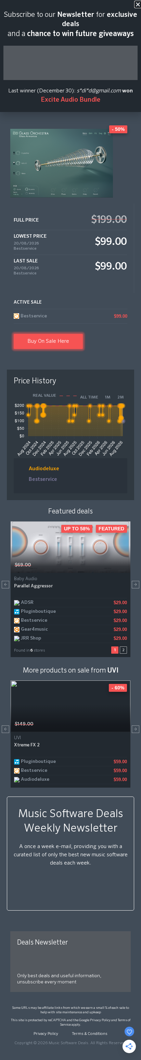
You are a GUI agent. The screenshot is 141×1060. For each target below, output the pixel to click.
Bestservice (25, 249)
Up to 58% (77, 528)
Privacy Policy (100, 1020)
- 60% (118, 687)
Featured (111, 528)
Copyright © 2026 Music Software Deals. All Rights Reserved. (70, 1043)
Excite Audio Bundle (70, 100)
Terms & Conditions (89, 1034)
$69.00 (23, 565)
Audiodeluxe (44, 468)
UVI (112, 670)
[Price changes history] (116, 565)
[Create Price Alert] (125, 565)
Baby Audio (25, 579)
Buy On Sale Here (48, 341)
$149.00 (24, 724)
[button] (5, 584)
